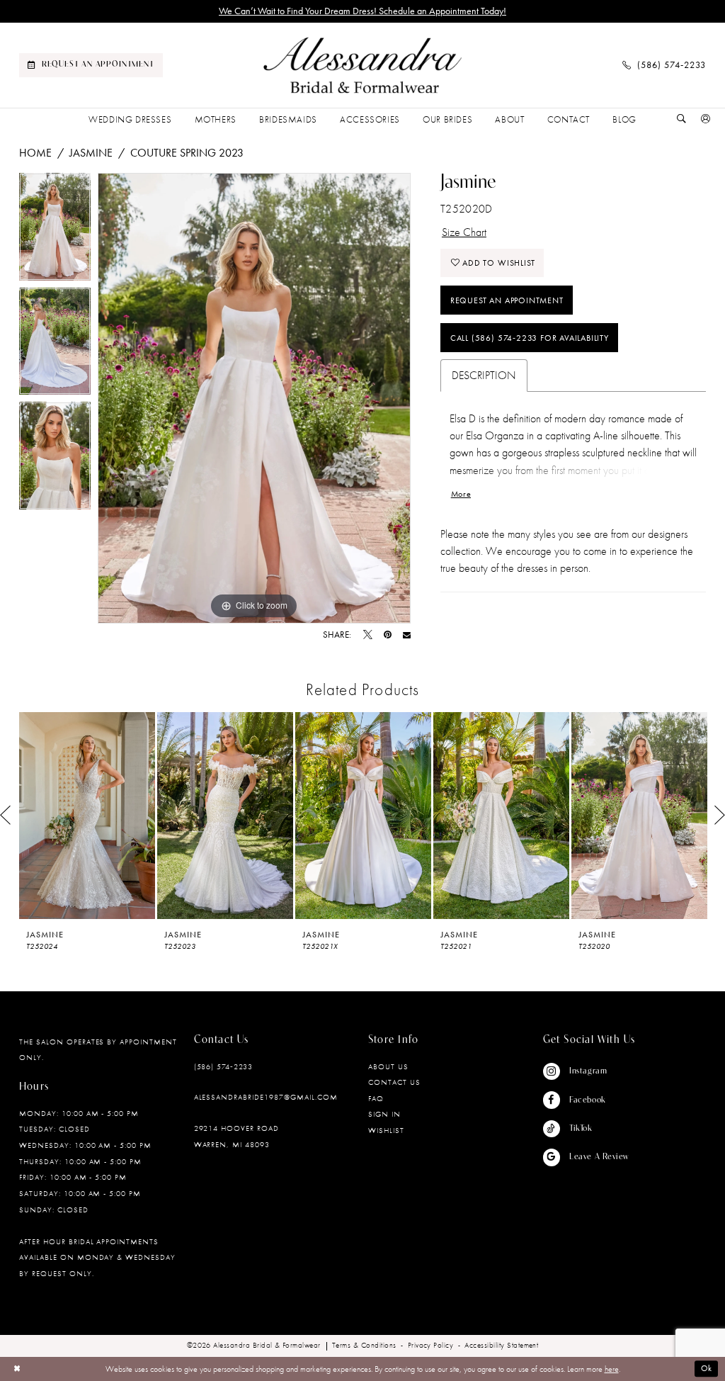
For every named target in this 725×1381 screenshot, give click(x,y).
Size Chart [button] (464, 232)
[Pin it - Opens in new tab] (388, 635)
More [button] (461, 494)
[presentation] (87, 815)
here (612, 1369)
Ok (707, 1369)
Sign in (384, 1114)
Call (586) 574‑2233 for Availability (529, 338)
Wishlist (386, 1130)
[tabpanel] (55, 230)
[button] (706, 119)
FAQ (376, 1098)
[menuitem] (91, 65)
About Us (388, 1066)
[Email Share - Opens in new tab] (407, 635)
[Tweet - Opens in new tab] (367, 635)
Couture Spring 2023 (187, 152)
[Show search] (682, 119)
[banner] (362, 66)
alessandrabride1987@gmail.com (266, 1097)
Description (484, 375)
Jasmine (91, 152)
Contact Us (394, 1082)
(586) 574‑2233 (223, 1066)
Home (35, 152)
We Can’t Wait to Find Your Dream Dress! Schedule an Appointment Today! (362, 11)
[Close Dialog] (17, 1369)
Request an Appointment (507, 300)
